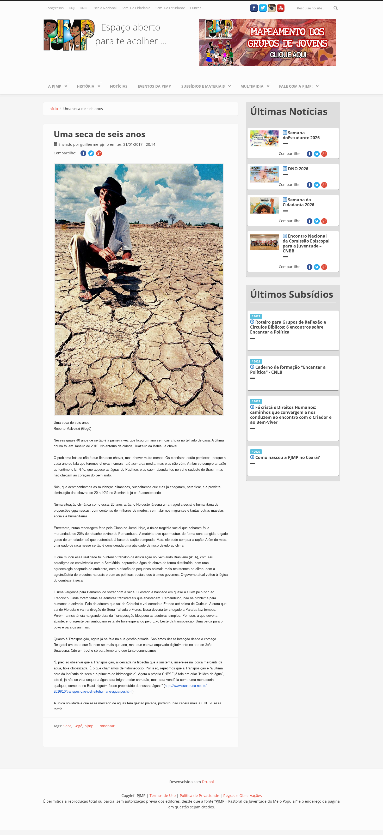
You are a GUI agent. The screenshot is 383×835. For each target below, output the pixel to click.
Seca (67, 725)
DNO (83, 7)
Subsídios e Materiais (200, 85)
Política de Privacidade (200, 795)
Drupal (208, 781)
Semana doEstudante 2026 (301, 135)
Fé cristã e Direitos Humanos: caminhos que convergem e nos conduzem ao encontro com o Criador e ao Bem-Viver (290, 414)
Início (53, 108)
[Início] (69, 34)
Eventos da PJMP (154, 86)
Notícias (118, 86)
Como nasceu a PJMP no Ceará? (287, 457)
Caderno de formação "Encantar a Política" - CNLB (288, 369)
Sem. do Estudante (170, 7)
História (83, 85)
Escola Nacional (104, 7)
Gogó (77, 725)
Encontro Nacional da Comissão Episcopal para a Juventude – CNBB (306, 243)
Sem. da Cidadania (136, 7)
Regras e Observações (242, 795)
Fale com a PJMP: (293, 85)
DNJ (72, 7)
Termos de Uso (163, 795)
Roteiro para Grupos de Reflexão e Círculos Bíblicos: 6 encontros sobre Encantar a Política (288, 327)
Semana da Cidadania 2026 (298, 202)
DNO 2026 (298, 169)
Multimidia (249, 85)
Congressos (55, 7)
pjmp (89, 725)
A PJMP (52, 85)
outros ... (197, 7)
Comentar (106, 725)
